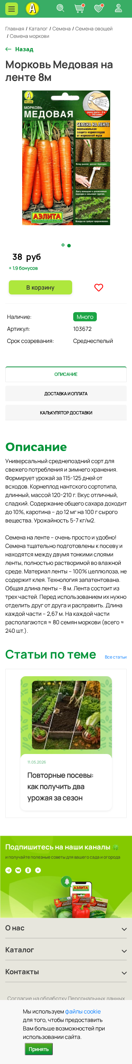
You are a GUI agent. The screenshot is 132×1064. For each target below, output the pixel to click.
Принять (39, 1049)
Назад (24, 49)
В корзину (40, 287)
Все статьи (116, 657)
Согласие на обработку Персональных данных (66, 998)
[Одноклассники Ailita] (28, 869)
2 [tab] (69, 245)
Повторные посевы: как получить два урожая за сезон (60, 786)
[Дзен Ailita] (38, 869)
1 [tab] (64, 245)
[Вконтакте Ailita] (18, 869)
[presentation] (66, 374)
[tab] (66, 374)
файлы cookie (83, 1011)
